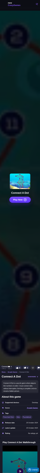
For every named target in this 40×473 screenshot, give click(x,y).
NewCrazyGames (11, 4)
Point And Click (8, 417)
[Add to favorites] (32, 368)
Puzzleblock (27, 417)
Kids (18, 417)
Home (4, 372)
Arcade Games (12, 372)
